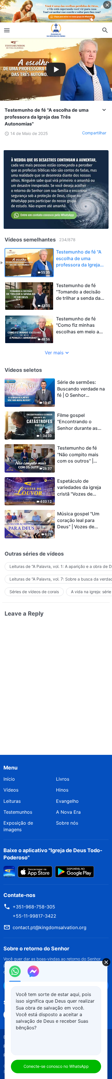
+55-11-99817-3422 (34, 916)
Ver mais (54, 352)
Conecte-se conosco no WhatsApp (56, 1066)
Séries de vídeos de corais (34, 591)
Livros (62, 779)
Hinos (62, 790)
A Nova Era (68, 812)
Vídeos (10, 790)
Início (9, 779)
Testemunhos (17, 812)
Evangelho (67, 801)
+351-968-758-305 (34, 907)
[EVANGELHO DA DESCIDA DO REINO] (56, 30)
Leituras (12, 801)
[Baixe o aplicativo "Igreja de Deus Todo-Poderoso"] (9, 871)
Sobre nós (67, 823)
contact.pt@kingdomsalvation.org (49, 927)
